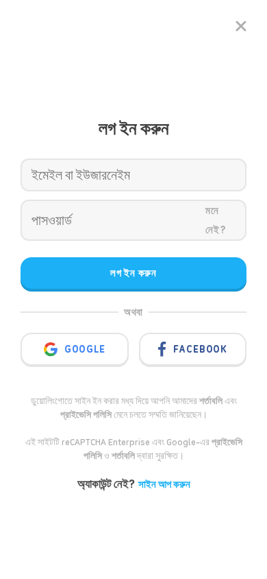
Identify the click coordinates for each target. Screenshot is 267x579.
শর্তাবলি (123, 456)
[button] (95, 348)
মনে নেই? (215, 220)
